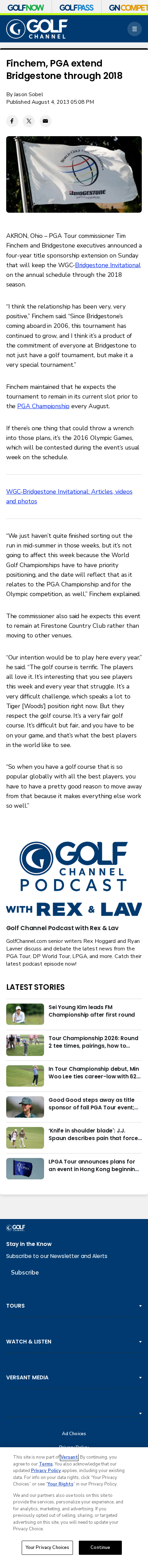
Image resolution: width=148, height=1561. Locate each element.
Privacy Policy (46, 1471)
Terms (46, 1464)
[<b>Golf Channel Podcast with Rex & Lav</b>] (74, 879)
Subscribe (25, 1272)
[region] (74, 1504)
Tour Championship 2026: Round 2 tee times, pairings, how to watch (93, 1042)
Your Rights (60, 1484)
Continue (100, 1547)
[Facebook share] (12, 121)
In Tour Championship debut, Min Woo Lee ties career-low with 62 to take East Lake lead (94, 1072)
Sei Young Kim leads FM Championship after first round (92, 1011)
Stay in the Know (29, 1244)
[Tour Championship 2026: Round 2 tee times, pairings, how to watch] (25, 1045)
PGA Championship (43, 406)
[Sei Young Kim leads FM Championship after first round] (25, 1014)
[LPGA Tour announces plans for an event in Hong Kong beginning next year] (25, 1168)
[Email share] (46, 121)
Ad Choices (74, 1434)
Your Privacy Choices (47, 1547)
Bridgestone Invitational (108, 265)
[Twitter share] (29, 121)
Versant (69, 1457)
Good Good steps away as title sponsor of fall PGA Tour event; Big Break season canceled (91, 1103)
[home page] (37, 29)
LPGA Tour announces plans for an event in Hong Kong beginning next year (94, 1165)
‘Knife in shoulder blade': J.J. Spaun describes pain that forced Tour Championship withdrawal (95, 1134)
